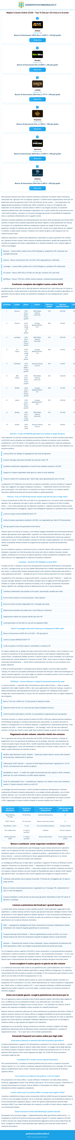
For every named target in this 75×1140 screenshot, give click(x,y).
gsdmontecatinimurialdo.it (41, 5)
